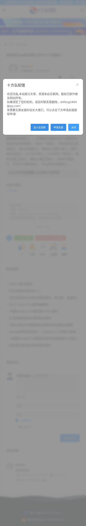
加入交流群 (40, 127)
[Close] (77, 85)
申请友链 (58, 127)
